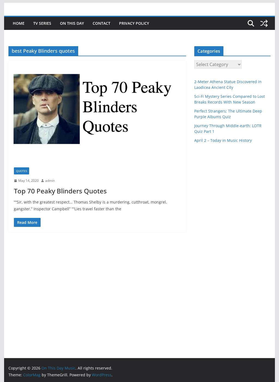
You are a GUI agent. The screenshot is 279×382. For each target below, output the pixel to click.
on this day (72, 23)
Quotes (21, 171)
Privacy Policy (134, 23)
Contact (101, 23)
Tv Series (42, 23)
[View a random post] (264, 23)
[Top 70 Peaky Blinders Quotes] (97, 111)
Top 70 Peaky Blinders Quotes (60, 190)
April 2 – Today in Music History (223, 140)
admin (50, 180)
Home (19, 23)
